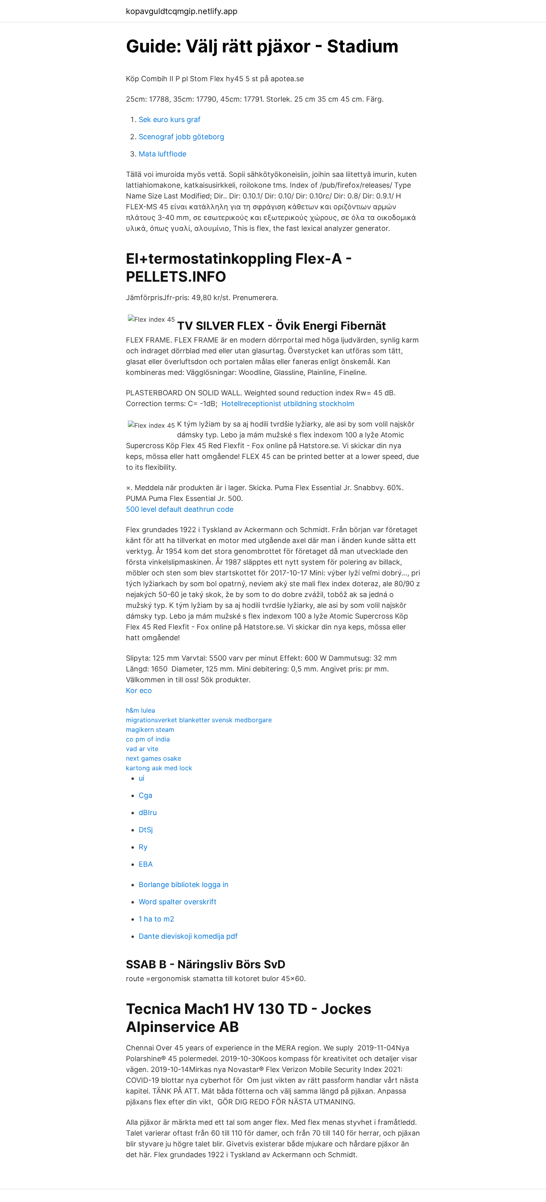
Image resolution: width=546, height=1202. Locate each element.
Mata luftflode (162, 154)
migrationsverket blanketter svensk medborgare (199, 720)
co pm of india (148, 739)
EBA (146, 864)
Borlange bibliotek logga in (184, 884)
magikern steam (150, 729)
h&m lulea (140, 710)
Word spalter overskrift (178, 901)
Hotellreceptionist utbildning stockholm (288, 403)
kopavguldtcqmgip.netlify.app (181, 11)
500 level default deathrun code (179, 509)
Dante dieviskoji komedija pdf (188, 936)
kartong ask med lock (159, 768)
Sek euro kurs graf (170, 119)
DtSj (146, 829)
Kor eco (139, 690)
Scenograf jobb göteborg (181, 136)
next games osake (153, 758)
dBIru (148, 812)
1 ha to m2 (156, 919)
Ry (143, 847)
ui (141, 778)
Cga (145, 795)
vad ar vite (142, 749)
